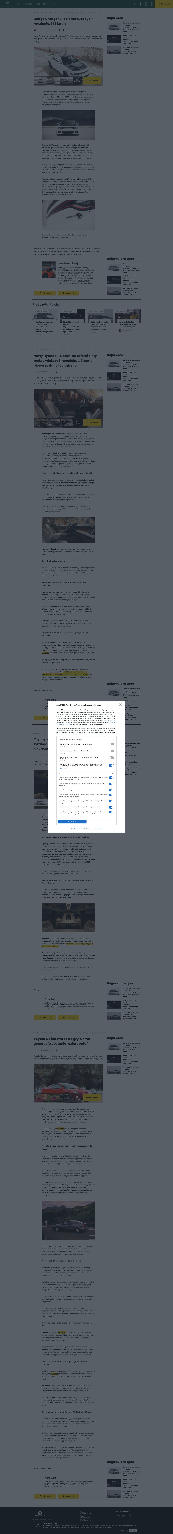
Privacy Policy (98, 829)
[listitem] (86, 740)
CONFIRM (72, 822)
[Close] (121, 705)
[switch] (111, 744)
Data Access (86, 829)
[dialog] (86, 767)
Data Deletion (75, 829)
